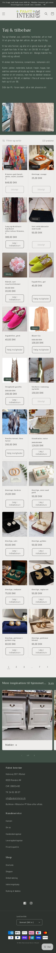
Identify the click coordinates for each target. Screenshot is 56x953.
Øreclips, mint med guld (40, 491)
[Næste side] (47, 667)
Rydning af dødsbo (13, 891)
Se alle (51, 683)
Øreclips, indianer (13, 590)
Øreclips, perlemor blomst (40, 639)
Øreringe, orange (39, 174)
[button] (3, 14)
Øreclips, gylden (39, 541)
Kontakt (9, 821)
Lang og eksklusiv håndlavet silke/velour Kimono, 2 (14, 230)
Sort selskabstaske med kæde (40, 228)
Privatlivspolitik (12, 847)
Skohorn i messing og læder (40, 388)
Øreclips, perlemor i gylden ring (14, 639)
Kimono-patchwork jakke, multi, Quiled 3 (14, 176)
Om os (8, 827)
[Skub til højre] (34, 755)
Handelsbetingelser (13, 834)
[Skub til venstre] (22, 755)
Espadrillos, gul (39, 282)
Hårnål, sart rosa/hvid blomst (13, 283)
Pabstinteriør (25, 943)
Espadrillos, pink (12, 336)
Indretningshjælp (12, 884)
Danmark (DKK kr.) (27, 922)
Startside (9, 865)
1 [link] (8, 667)
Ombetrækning (12, 878)
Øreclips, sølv (11, 541)
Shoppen (9, 871)
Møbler (9, 745)
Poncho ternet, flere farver (14, 440)
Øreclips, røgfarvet (40, 590)
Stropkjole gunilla (13, 387)
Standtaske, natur (40, 439)
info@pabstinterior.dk (16, 798)
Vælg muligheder (41, 298)
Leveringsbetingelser (14, 840)
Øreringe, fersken (13, 490)
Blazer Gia (36, 336)
